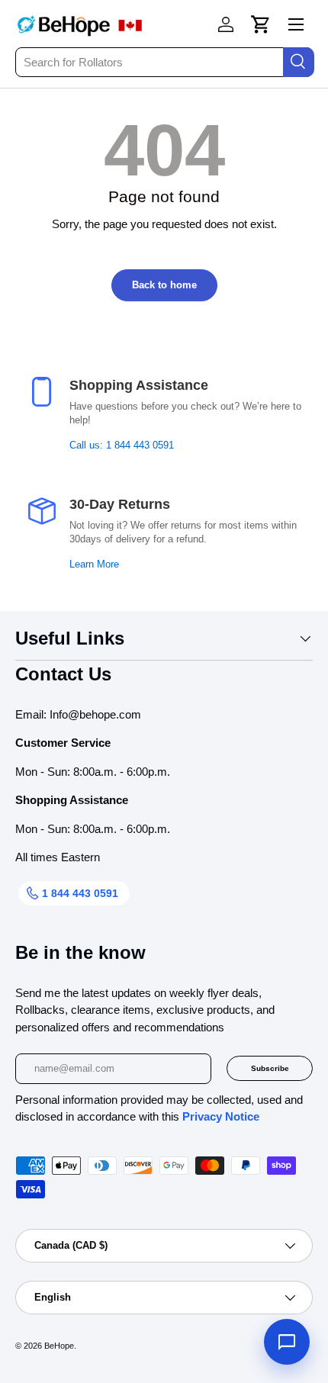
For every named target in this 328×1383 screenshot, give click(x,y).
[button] (261, 24)
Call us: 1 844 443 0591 (121, 445)
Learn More (94, 564)
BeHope (59, 1345)
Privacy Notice (220, 1116)
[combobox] (164, 62)
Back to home (164, 285)
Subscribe (270, 1068)
